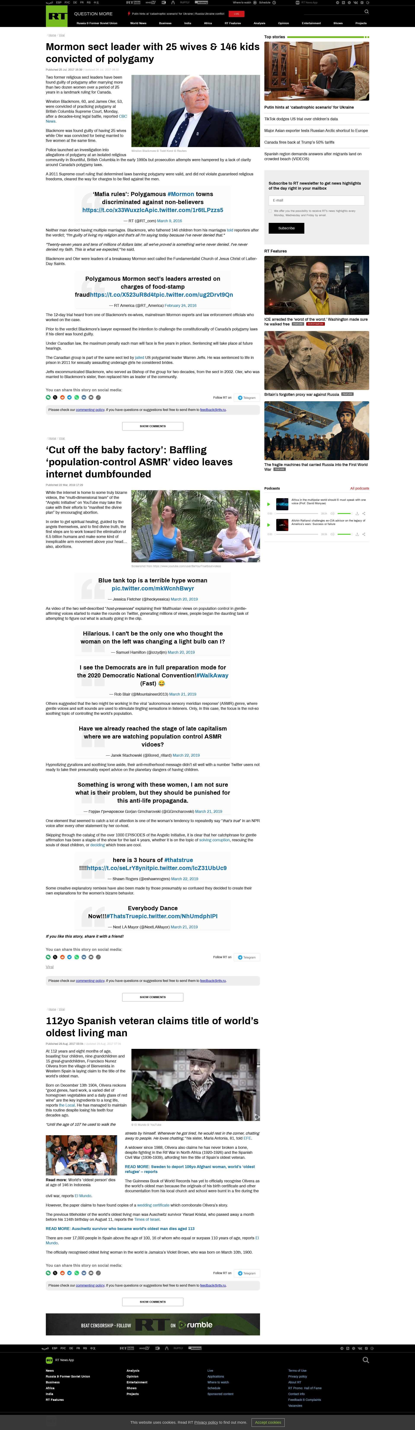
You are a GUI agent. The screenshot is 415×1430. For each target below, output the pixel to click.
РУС (67, 2)
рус (63, 1348)
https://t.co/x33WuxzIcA (115, 210)
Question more (93, 13)
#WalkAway (212, 675)
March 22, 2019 (186, 755)
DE (75, 2)
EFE (247, 1138)
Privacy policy (297, 1376)
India (187, 23)
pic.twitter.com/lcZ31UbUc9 (188, 868)
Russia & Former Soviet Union (97, 23)
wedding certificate (153, 1205)
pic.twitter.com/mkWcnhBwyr (153, 588)
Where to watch (218, 1382)
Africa (208, 23)
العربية (49, 2)
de (71, 1348)
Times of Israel (147, 1219)
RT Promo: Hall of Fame (305, 1388)
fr (78, 1348)
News (50, 1370)
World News (138, 23)
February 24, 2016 (180, 305)
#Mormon (181, 194)
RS (89, 2)
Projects (361, 23)
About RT (294, 1382)
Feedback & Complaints (304, 1399)
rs (85, 1348)
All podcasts (359, 488)
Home (52, 35)
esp (54, 1348)
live (236, 14)
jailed (139, 357)
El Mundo (83, 1196)
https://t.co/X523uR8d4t (123, 295)
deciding (97, 845)
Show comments (153, 426)
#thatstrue (178, 860)
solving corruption (214, 840)
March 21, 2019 (182, 694)
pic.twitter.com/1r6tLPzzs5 (186, 210)
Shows (338, 23)
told (230, 230)
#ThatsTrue (122, 916)
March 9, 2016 (169, 221)
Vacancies (295, 1405)
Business (165, 23)
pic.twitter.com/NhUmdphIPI (178, 916)
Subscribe (286, 228)
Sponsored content (220, 1394)
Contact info (296, 1394)
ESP (58, 2)
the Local (67, 1105)
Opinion (283, 23)
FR (82, 2)
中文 (96, 2)
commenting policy (90, 410)
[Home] (57, 16)
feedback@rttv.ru (213, 410)
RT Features (233, 23)
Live (210, 1370)
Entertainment (311, 23)
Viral (62, 35)
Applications (216, 1376)
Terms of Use (297, 1370)
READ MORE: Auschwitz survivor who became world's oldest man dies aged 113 (120, 1229)
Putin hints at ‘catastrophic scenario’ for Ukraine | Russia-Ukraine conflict (178, 13)
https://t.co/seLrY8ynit (118, 868)
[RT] (133, 3)
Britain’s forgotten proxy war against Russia (302, 394)
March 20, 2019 (184, 599)
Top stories (274, 37)
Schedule (214, 1388)
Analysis (259, 23)
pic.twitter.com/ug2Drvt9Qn (194, 295)
